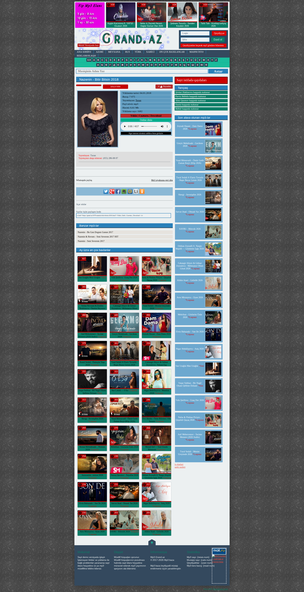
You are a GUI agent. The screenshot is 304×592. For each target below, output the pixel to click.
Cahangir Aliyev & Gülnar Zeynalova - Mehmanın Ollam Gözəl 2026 (124, 308)
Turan (138, 100)
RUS (127, 52)
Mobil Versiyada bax (88, 45)
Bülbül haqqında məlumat (187, 109)
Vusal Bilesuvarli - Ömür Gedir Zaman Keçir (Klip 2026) (124, 421)
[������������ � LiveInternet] (136, 191)
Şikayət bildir (115, 86)
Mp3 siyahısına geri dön (162, 180)
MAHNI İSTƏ (196, 52)
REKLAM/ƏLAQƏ (86, 55)
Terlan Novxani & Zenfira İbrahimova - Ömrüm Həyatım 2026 (92, 308)
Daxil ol (218, 39)
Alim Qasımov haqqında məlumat (190, 100)
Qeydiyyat (219, 33)
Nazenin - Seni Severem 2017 (91, 241)
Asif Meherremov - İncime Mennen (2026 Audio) (190, 437)
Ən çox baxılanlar (172, 52)
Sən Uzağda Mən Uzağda (92, 277)
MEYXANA (114, 52)
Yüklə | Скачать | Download (146, 115)
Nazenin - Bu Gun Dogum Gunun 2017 (95, 232)
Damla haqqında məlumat (186, 105)
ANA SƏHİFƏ (84, 52)
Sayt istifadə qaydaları (192, 80)
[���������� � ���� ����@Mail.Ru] (130, 191)
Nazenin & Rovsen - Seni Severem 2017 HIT (98, 236)
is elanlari (179, 464)
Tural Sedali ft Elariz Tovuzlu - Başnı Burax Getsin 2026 (124, 365)
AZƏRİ (99, 52)
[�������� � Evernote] (124, 191)
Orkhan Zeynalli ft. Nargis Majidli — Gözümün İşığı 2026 (190, 249)
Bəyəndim (164, 86)
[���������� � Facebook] (117, 191)
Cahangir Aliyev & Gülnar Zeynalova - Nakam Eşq (156, 365)
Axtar (218, 71)
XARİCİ (150, 52)
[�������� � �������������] (142, 191)
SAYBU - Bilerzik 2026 (124, 531)
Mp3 (125, 39)
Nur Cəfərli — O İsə (124, 390)
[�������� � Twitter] (105, 191)
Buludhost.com (220, 589)
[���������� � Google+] (111, 191)
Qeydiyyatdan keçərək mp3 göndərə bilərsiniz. (203, 45)
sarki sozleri (180, 467)
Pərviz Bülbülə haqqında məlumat (190, 96)
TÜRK (138, 52)
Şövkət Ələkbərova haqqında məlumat (192, 92)
